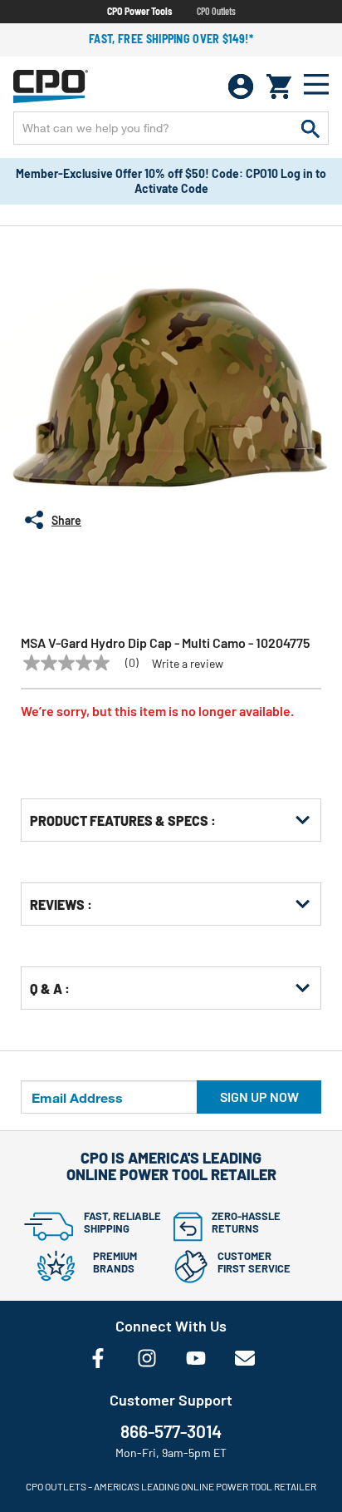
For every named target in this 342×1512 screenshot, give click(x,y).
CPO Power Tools (139, 11)
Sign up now (259, 1096)
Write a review (187, 664)
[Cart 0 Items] (278, 86)
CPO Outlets (216, 11)
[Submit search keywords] (310, 128)
